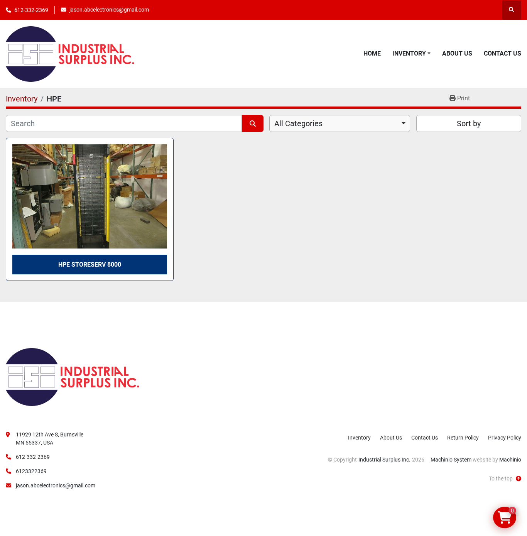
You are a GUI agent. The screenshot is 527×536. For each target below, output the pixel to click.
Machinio (510, 460)
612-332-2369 (31, 10)
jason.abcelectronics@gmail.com (109, 10)
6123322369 (31, 471)
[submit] (253, 123)
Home (372, 53)
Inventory (409, 53)
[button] (411, 53)
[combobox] (339, 123)
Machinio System (451, 460)
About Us (457, 53)
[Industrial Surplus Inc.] (72, 377)
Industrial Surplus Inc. (384, 460)
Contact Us (502, 53)
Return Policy (463, 438)
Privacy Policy (504, 438)
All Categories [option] (298, 123)
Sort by (469, 123)
